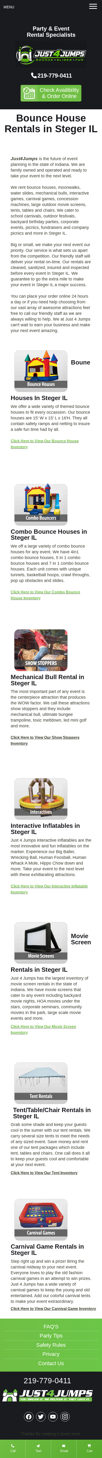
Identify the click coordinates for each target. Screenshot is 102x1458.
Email (63, 1451)
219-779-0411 (54, 75)
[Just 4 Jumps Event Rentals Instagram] (65, 1416)
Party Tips (51, 1336)
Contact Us (51, 1363)
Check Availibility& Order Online (60, 93)
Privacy (51, 1354)
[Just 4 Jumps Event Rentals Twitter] (41, 1416)
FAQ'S (51, 1327)
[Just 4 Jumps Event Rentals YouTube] (53, 1416)
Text (38, 1451)
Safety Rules (51, 1345)
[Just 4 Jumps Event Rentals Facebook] (28, 1416)
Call (12, 1451)
